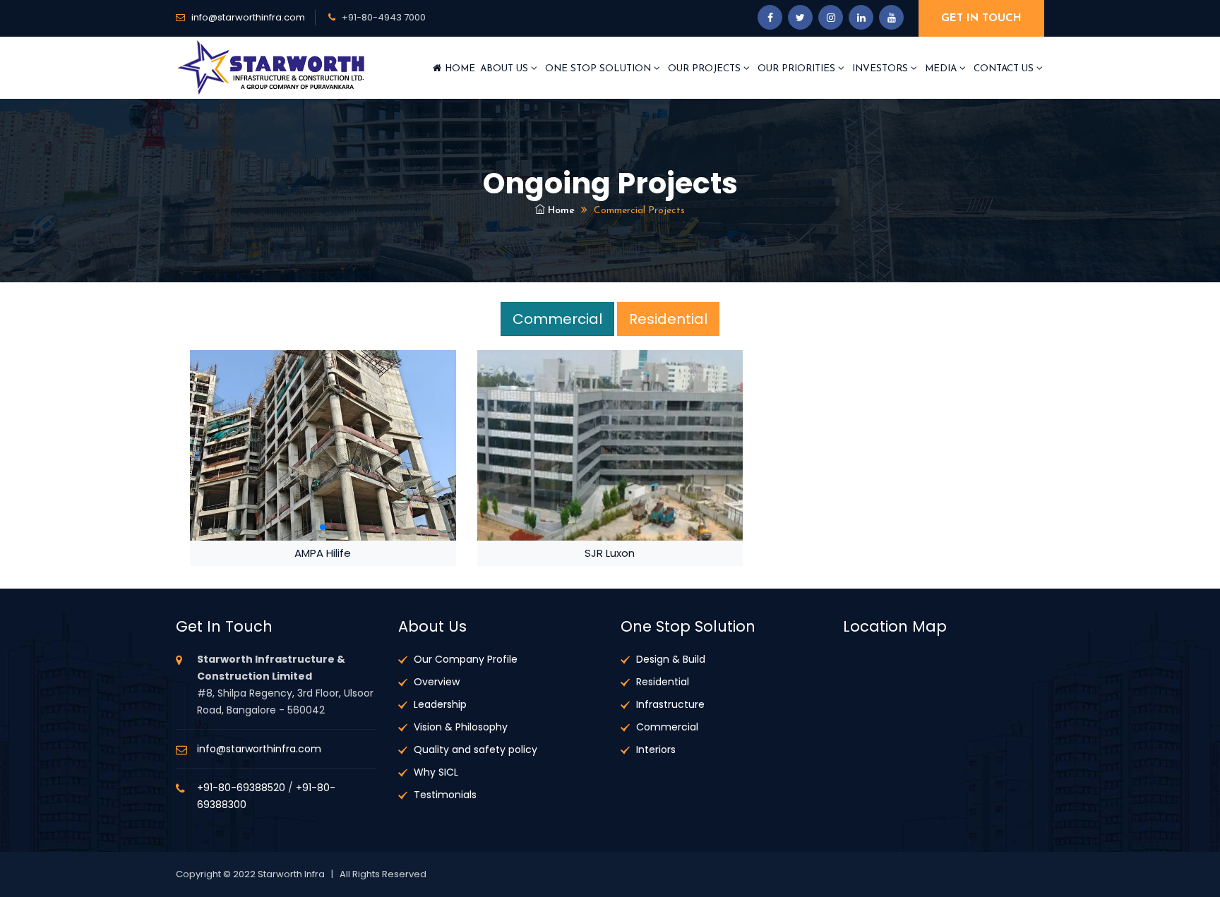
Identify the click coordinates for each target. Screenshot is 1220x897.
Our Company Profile (466, 659)
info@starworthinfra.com (248, 17)
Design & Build (670, 659)
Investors (881, 68)
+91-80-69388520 (241, 788)
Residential (668, 319)
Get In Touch (981, 18)
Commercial (557, 319)
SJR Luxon (610, 553)
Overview (437, 682)
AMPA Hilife (322, 553)
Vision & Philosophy (461, 727)
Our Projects (705, 68)
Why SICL (436, 772)
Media (942, 68)
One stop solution (599, 68)
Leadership (440, 704)
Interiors (656, 749)
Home (458, 68)
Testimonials (445, 795)
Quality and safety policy (475, 749)
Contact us (1005, 68)
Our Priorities (798, 68)
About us (505, 68)
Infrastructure (670, 704)
